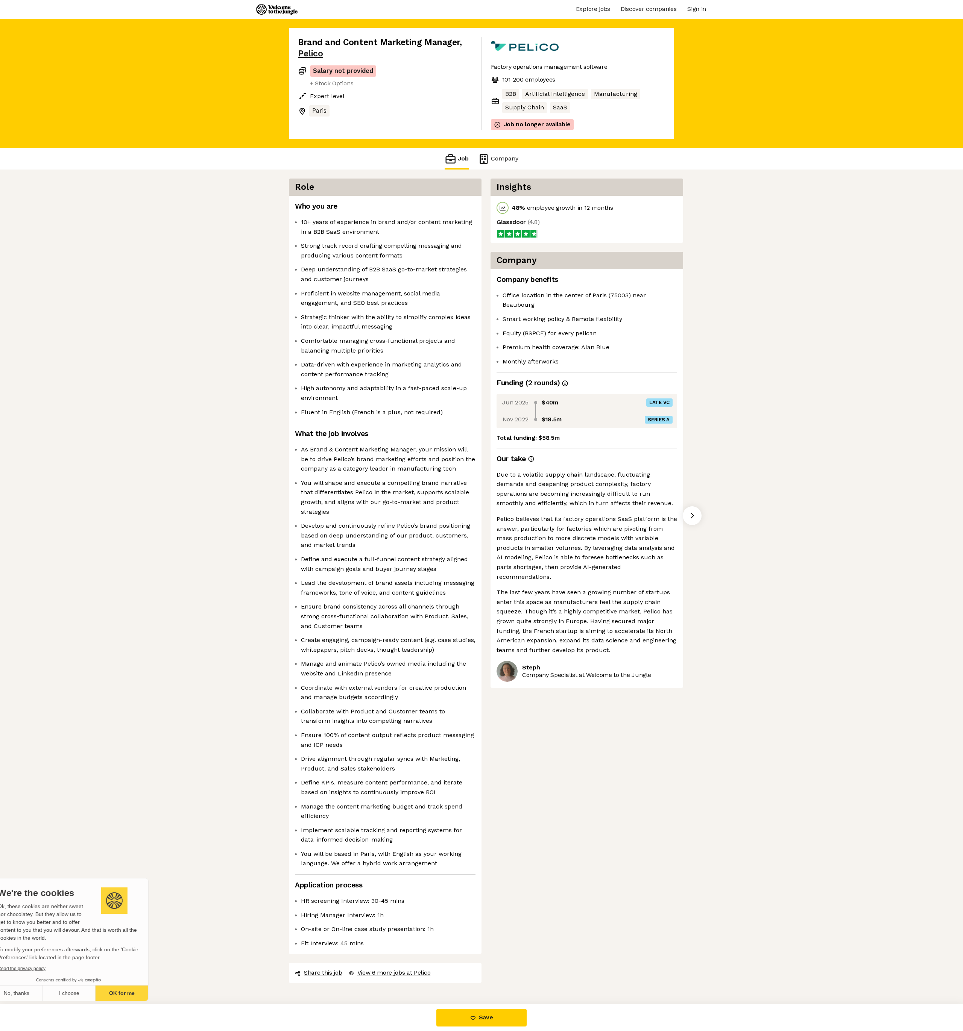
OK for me (139, 993)
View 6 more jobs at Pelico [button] (393, 972)
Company (502, 158)
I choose (86, 993)
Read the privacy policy (39, 968)
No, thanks (34, 993)
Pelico (310, 53)
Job (463, 158)
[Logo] (277, 9)
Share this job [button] (323, 972)
